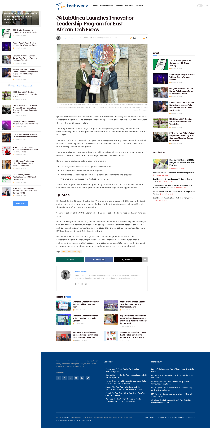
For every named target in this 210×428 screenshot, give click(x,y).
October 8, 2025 (166, 181)
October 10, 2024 (127, 310)
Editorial (139, 5)
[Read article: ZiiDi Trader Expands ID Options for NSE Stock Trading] (160, 64)
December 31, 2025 (177, 168)
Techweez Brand (163, 417)
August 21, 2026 (176, 68)
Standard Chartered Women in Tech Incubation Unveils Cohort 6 (85, 318)
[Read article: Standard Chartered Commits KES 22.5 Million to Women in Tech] (63, 305)
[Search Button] (207, 6)
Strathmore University (71, 252)
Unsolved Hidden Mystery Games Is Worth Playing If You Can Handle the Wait (123, 400)
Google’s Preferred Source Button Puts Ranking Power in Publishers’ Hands (25, 58)
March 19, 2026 (79, 310)
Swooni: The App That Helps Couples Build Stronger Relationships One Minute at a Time (123, 388)
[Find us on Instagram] (70, 378)
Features (129, 5)
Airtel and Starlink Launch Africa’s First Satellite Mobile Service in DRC (25, 190)
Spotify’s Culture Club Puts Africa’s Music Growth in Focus (25, 123)
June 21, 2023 (78, 324)
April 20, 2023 (83, 38)
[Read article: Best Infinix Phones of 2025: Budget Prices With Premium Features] (160, 164)
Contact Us (191, 417)
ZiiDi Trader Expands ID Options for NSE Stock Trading (25, 31)
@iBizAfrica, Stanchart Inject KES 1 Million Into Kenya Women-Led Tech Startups (133, 335)
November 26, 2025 (161, 175)
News (95, 5)
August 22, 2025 (167, 194)
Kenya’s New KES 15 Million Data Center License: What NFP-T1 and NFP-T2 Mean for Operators (26, 72)
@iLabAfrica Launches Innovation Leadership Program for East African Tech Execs (20, 16)
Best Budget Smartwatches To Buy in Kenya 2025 (173, 198)
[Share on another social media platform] (145, 259)
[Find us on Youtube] (76, 378)
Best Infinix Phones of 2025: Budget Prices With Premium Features (182, 162)
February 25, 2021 (80, 340)
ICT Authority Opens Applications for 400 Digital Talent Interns (24, 177)
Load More (20, 203)
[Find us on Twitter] (64, 378)
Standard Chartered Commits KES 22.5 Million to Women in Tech (86, 304)
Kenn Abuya (68, 38)
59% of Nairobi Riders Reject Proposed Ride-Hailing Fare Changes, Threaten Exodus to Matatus (25, 109)
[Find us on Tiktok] (88, 378)
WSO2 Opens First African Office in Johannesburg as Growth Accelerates (23, 163)
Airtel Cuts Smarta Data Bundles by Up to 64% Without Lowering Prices (25, 149)
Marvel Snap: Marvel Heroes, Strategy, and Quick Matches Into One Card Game (126, 382)
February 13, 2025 (160, 200)
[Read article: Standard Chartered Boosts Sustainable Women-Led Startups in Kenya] (111, 305)
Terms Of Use (149, 417)
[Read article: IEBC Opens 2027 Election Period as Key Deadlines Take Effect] (160, 123)
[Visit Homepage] (72, 5)
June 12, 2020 (126, 340)
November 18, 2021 (128, 326)
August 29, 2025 (181, 188)
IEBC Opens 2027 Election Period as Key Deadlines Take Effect (25, 94)
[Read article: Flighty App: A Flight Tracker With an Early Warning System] (160, 78)
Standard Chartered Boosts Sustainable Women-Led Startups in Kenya (132, 304)
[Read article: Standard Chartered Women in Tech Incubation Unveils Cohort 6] (63, 319)
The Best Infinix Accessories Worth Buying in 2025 (173, 173)
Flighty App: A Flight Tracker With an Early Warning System (25, 44)
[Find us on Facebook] (58, 378)
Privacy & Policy (178, 417)
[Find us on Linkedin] (82, 378)
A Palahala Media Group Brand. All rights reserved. (74, 420)
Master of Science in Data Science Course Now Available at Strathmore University (86, 335)
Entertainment (106, 5)
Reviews (119, 5)
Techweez (65, 417)
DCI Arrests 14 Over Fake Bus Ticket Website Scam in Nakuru (25, 135)
